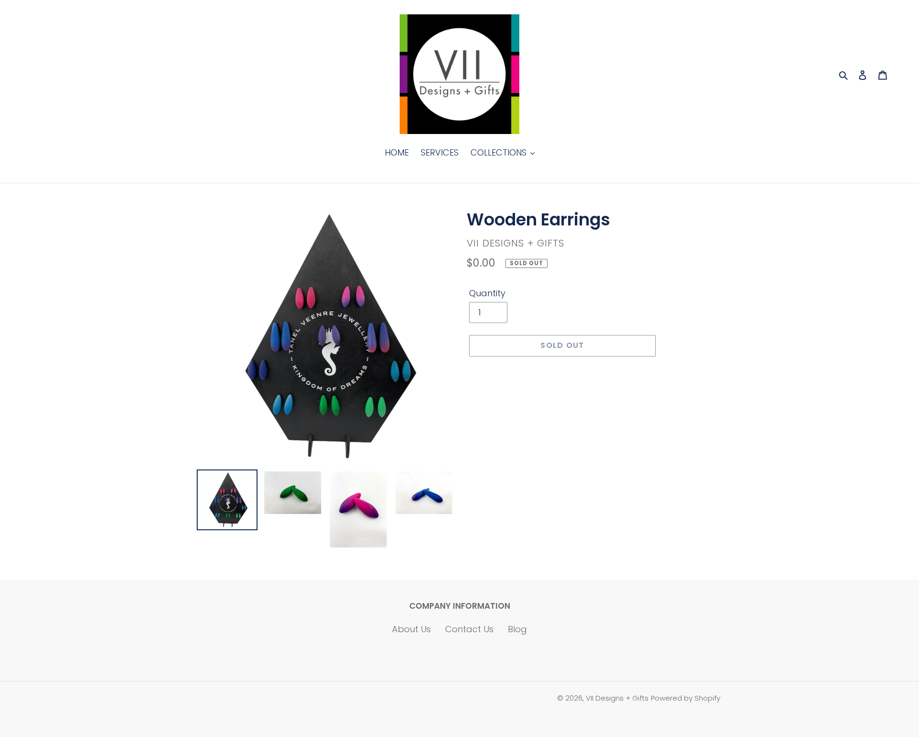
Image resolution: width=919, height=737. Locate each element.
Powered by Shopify (685, 698)
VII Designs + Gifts (617, 698)
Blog (517, 629)
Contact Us (469, 629)
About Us (411, 629)
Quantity (487, 293)
